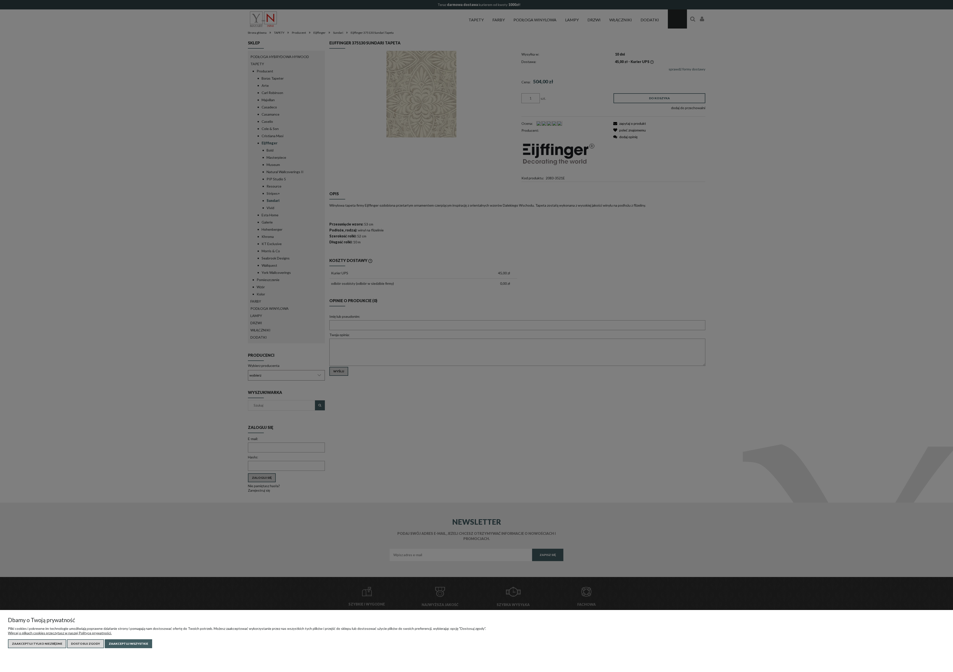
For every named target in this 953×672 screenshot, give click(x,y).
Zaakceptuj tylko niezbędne (37, 643)
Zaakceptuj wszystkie (128, 643)
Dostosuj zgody (85, 643)
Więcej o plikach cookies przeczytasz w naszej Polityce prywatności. (60, 633)
